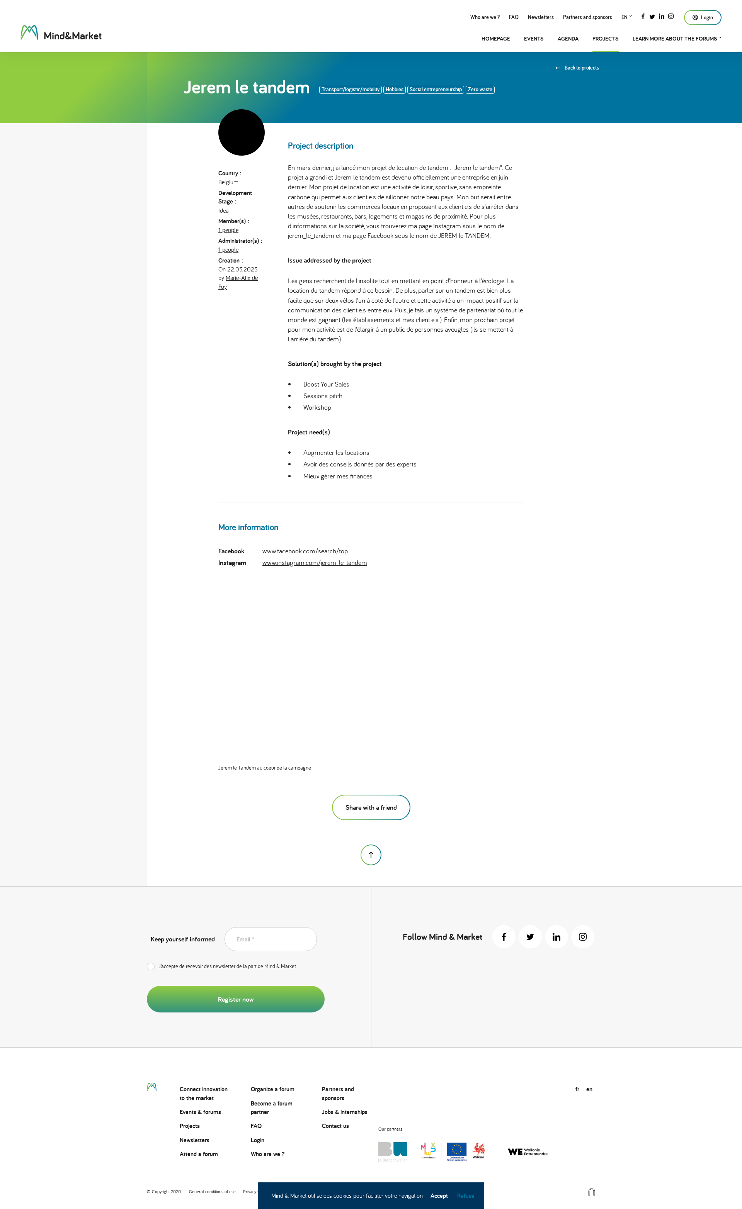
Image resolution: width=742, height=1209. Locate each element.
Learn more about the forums (675, 38)
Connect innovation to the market (204, 1093)
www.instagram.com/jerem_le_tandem (314, 562)
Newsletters (541, 17)
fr (577, 1089)
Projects (605, 38)
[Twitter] (652, 15)
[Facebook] (643, 15)
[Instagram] (671, 15)
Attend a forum (199, 1154)
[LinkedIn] (661, 15)
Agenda (568, 38)
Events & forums (200, 1112)
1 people (228, 230)
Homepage (496, 38)
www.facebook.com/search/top (305, 550)
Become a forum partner (272, 1107)
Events (534, 38)
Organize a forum (272, 1089)
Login (257, 1140)
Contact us (335, 1126)
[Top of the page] (371, 854)
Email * (245, 939)
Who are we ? (485, 17)
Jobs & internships (345, 1112)
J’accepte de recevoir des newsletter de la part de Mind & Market (227, 966)
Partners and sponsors (587, 17)
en (624, 17)
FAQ (514, 17)
